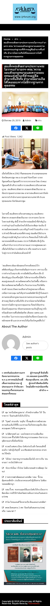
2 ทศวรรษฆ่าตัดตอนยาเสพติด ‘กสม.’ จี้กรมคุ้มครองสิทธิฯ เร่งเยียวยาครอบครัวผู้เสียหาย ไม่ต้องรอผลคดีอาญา (24, 480)
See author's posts (32, 345)
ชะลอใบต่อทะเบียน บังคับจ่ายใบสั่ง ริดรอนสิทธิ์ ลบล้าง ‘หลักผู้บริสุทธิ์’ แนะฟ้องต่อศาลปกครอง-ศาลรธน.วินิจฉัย (24, 450)
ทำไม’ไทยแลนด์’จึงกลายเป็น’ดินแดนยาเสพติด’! (25, 502)
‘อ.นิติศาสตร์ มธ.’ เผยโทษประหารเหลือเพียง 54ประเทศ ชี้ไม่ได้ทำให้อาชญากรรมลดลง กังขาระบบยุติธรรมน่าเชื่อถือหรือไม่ (25, 437)
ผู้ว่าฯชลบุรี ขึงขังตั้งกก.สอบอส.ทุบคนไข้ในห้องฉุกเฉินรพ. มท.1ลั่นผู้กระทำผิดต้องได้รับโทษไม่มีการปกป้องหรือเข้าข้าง (37, 381)
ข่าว (39, 120)
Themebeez (34, 603)
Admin (28, 120)
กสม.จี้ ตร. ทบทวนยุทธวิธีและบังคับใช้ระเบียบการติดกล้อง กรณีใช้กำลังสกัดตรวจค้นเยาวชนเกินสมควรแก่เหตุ (25, 493)
